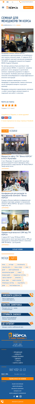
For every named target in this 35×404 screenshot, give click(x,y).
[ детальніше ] (5, 168)
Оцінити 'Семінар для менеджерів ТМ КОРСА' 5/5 (15, 105)
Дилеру (18, 358)
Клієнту (18, 354)
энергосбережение (15, 270)
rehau (4, 264)
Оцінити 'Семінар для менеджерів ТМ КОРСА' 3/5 (9, 105)
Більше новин (18, 249)
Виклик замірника (12, 304)
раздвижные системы (21, 275)
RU (12, 2)
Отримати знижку (11, 314)
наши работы (22, 283)
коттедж (12, 264)
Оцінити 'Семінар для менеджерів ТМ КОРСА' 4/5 (12, 105)
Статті (18, 361)
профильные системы (9, 283)
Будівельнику (18, 356)
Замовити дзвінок (12, 295)
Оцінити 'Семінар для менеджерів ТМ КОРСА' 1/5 (3, 105)
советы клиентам (7, 277)
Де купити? (8, 323)
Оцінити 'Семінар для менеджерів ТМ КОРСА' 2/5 (6, 105)
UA (7, 2)
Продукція (18, 352)
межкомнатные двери (9, 272)
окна (28, 267)
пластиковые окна (15, 285)
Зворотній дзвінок (17, 386)
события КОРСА (7, 267)
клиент (20, 272)
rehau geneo (6, 280)
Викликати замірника (17, 388)
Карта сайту (18, 363)
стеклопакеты (22, 264)
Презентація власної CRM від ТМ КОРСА (16, 233)
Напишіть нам (17, 390)
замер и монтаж (17, 280)
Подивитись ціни (28, 7)
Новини (18, 25)
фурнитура (18, 277)
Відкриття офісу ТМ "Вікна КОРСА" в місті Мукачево (16, 157)
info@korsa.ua (17, 342)
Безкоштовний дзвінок (27, 2)
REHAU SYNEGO (19, 267)
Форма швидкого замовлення (17, 393)
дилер (5, 285)
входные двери (7, 275)
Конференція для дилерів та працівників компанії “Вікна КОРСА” (14, 195)
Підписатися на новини (17, 379)
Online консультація (17, 384)
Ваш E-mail (5, 374)
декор (4, 270)
